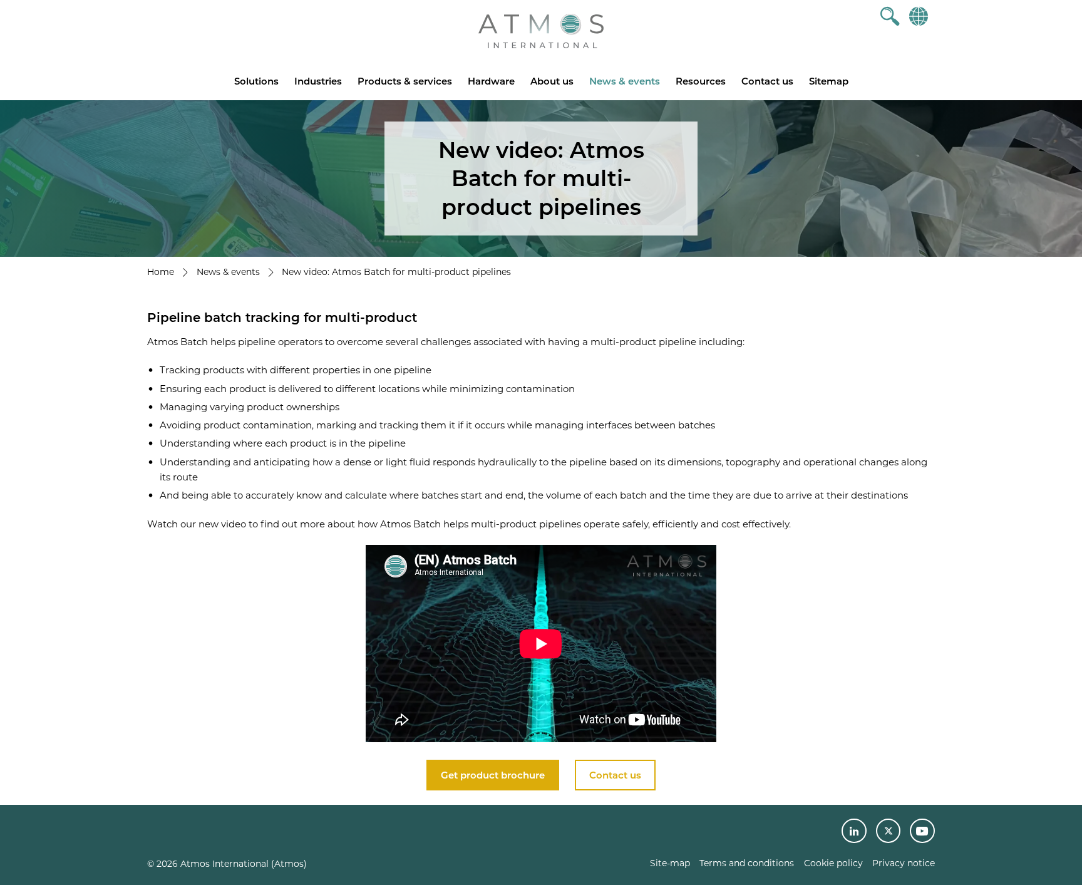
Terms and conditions (746, 863)
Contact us (767, 81)
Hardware (491, 81)
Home (160, 271)
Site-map (670, 863)
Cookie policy (833, 863)
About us (552, 81)
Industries (318, 81)
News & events (624, 81)
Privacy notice (903, 863)
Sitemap (828, 81)
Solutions (256, 81)
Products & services (405, 81)
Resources (701, 81)
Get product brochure (493, 775)
